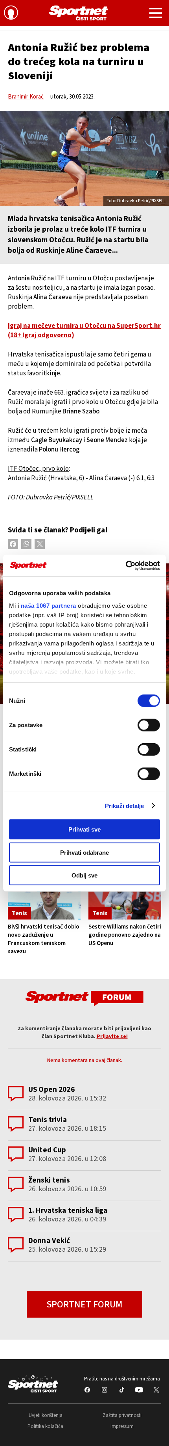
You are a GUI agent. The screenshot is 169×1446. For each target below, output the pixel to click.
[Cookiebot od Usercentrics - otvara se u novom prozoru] (125, 565)
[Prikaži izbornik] (155, 14)
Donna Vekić (49, 1241)
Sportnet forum (84, 1304)
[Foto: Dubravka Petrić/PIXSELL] (84, 158)
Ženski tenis (49, 1180)
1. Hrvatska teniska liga (68, 1210)
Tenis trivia (47, 1120)
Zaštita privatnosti (122, 1415)
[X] (40, 544)
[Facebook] (13, 544)
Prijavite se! (112, 1036)
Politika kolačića (45, 1426)
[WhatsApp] (26, 544)
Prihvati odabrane (84, 852)
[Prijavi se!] (11, 14)
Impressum (122, 1426)
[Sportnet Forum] (84, 998)
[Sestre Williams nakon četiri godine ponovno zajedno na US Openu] (124, 898)
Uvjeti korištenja (45, 1415)
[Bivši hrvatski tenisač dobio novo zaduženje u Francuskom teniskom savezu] (44, 898)
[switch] (149, 725)
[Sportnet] (78, 12)
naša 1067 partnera (48, 605)
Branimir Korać (26, 97)
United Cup (47, 1150)
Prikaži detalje (124, 805)
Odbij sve (84, 875)
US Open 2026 (51, 1089)
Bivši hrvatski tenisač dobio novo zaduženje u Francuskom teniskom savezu (43, 939)
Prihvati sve (84, 829)
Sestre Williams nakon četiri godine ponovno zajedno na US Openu (124, 935)
